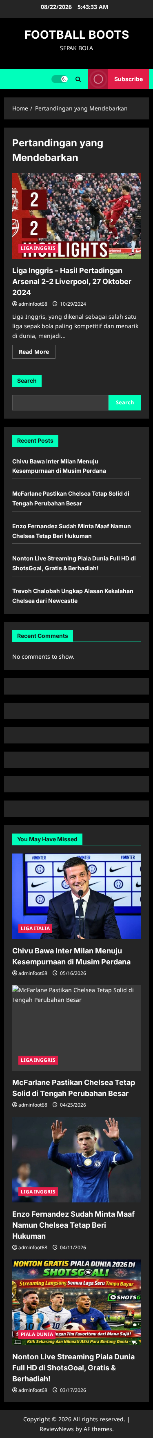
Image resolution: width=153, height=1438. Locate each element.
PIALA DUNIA (37, 1334)
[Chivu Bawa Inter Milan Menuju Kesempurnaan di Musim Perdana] (76, 896)
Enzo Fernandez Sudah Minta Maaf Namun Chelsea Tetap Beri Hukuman (73, 1225)
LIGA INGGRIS (38, 248)
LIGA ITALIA (35, 928)
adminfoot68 (32, 303)
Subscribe (128, 78)
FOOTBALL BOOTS (76, 35)
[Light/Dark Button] (59, 79)
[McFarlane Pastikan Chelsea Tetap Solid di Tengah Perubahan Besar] (76, 1028)
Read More (37, 353)
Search (27, 380)
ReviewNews (57, 1429)
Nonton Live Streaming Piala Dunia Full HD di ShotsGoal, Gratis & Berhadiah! (73, 1367)
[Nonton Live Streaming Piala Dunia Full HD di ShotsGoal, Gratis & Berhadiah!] (76, 1302)
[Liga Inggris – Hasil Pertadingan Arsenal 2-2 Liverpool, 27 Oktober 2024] (76, 216)
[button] (78, 79)
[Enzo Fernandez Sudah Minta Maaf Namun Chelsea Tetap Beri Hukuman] (76, 1159)
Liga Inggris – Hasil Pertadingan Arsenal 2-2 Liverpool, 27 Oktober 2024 (71, 281)
